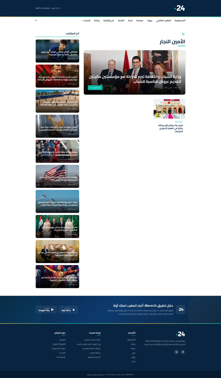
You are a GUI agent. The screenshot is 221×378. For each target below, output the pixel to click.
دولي (133, 352)
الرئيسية (62, 339)
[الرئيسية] (183, 34)
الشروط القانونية (59, 344)
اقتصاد (121, 20)
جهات (149, 20)
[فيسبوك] (182, 352)
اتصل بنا (62, 352)
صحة (130, 20)
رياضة (97, 20)
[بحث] (36, 20)
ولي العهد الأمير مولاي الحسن (88, 344)
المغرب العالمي (163, 20)
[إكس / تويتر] (176, 352)
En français (61, 357)
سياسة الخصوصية (58, 348)
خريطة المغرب (95, 352)
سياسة (139, 20)
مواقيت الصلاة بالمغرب (91, 348)
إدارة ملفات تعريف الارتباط (96, 374)
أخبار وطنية (180, 20)
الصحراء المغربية (82, 20)
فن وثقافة (108, 20)
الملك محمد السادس (92, 339)
